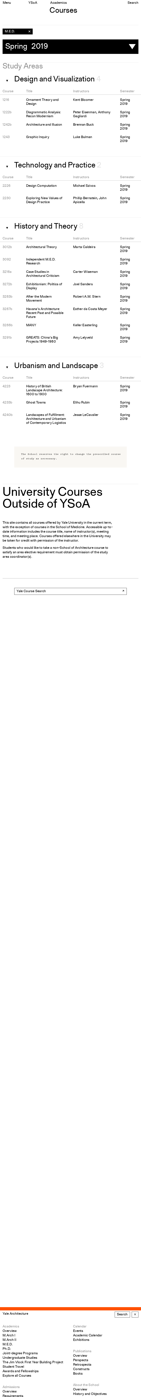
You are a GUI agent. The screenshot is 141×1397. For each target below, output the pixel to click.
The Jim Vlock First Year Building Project (33, 1362)
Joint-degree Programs (20, 1353)
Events (78, 1331)
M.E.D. (8, 1344)
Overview (10, 1331)
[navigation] (18, 31)
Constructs (81, 1369)
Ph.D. (7, 1349)
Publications (82, 1351)
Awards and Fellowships (21, 1371)
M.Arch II (9, 1340)
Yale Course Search (31, 591)
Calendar (80, 1326)
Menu (7, 3)
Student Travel (13, 1367)
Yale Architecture (15, 1314)
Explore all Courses (17, 1376)
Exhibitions (81, 1340)
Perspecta (80, 1360)
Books (78, 1373)
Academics (58, 3)
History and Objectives (90, 1394)
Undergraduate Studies (20, 1358)
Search (133, 3)
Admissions (11, 1387)
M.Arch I (9, 1335)
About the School (86, 1385)
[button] (6, 80)
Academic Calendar (87, 1335)
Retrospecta (82, 1365)
